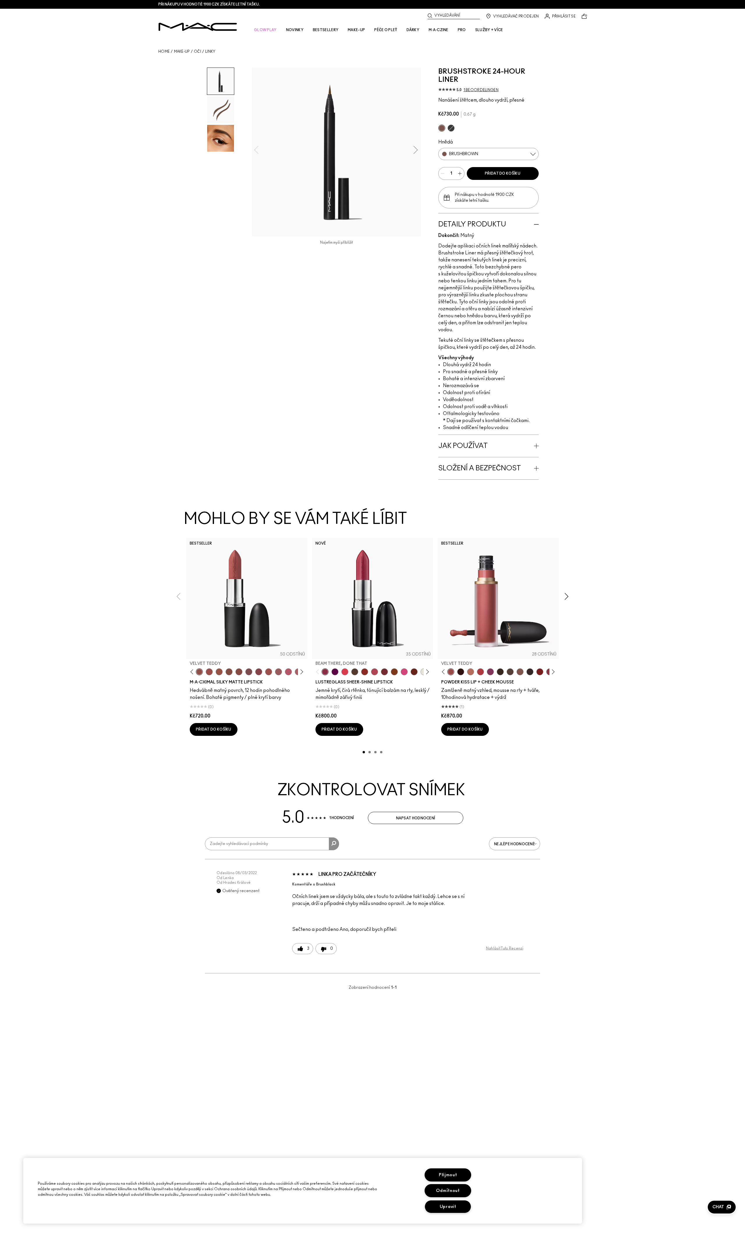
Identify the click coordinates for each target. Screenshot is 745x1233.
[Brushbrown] (441, 128)
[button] (721, 1207)
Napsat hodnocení (415, 818)
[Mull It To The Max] (209, 672)
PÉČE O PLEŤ (385, 30)
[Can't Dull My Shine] (394, 672)
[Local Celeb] (364, 672)
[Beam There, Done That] (325, 672)
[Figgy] (335, 672)
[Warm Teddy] (229, 672)
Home (164, 51)
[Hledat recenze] (334, 843)
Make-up (182, 51)
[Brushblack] (451, 128)
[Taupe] (219, 672)
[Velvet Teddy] (199, 672)
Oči (197, 51)
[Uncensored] (355, 672)
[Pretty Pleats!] (460, 672)
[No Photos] (404, 672)
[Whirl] (239, 672)
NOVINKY (295, 30)
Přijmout (448, 1175)
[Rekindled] (530, 672)
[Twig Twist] (258, 672)
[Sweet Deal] (268, 672)
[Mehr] (278, 672)
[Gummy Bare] (345, 672)
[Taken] (520, 672)
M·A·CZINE (438, 30)
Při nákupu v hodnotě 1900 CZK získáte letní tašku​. (209, 4)
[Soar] (249, 672)
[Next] (300, 671)
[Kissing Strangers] (384, 672)
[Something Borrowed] (490, 672)
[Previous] (193, 671)
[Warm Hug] (470, 672)
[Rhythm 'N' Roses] (540, 672)
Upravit (448, 1206)
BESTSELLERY (325, 30)
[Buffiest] (510, 672)
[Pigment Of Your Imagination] (374, 672)
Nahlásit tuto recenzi (504, 948)
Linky (210, 51)
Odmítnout (448, 1190)
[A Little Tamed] (480, 672)
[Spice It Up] (414, 672)
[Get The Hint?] (288, 672)
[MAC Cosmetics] (197, 27)
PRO (462, 30)
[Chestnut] (500, 672)
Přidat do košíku (502, 173)
